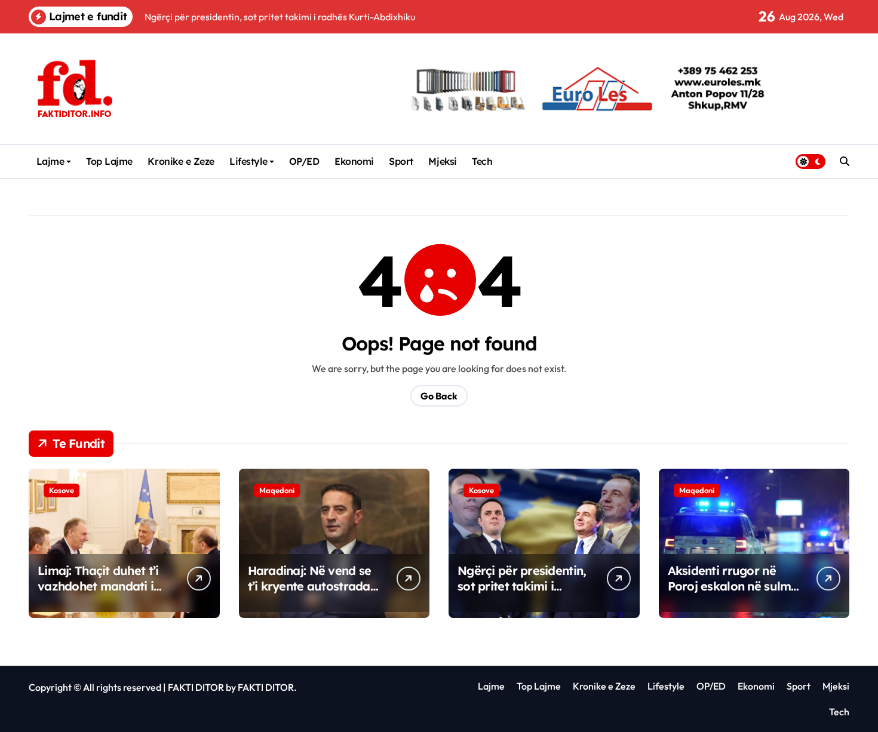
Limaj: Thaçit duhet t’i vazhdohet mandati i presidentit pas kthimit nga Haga (101, 594)
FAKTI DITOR (196, 687)
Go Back (439, 396)
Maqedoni (276, 490)
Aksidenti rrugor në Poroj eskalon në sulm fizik (729, 586)
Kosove (61, 490)
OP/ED (304, 161)
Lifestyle (248, 161)
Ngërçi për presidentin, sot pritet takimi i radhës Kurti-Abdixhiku (523, 586)
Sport (401, 161)
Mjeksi (442, 161)
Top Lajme (109, 161)
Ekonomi (354, 161)
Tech (482, 161)
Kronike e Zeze (181, 161)
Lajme (50, 161)
